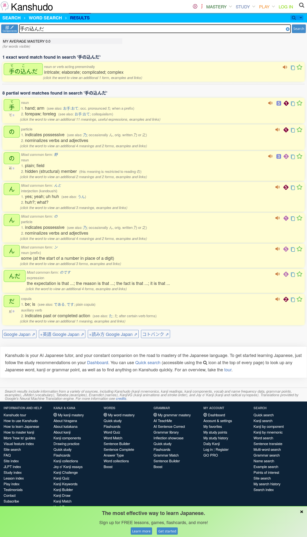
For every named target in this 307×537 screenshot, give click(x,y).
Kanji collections (65, 460)
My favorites (212, 426)
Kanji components (67, 437)
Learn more (141, 531)
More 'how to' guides (19, 437)
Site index (11, 460)
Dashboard (97, 362)
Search (298, 28)
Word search (263, 437)
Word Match (113, 437)
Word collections (116, 460)
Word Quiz (112, 432)
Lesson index (14, 477)
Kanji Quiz (61, 477)
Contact (10, 495)
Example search (266, 466)
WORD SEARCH (45, 18)
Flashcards (61, 455)
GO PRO (210, 455)
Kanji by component (269, 426)
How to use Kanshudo (21, 420)
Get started (167, 531)
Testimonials (13, 489)
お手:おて (70, 108)
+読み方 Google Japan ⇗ (113, 334)
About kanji (62, 432)
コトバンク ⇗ (155, 334)
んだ (14, 276)
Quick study (62, 449)
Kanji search (263, 420)
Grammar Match (166, 455)
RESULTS (80, 18)
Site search (12, 449)
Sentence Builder (117, 443)
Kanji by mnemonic (268, 432)
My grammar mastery (174, 414)
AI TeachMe (163, 420)
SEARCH (11, 18)
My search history (267, 483)
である (59, 304)
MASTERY (216, 6)
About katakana (65, 426)
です (70, 304)
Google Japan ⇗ (19, 334)
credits (121, 398)
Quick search (147, 362)
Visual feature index (19, 443)
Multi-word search (267, 449)
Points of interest (266, 472)
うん (81, 196)
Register (222, 449)
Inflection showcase (168, 437)
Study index (13, 472)
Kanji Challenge (65, 472)
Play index (11, 483)
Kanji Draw (62, 495)
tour (227, 369)
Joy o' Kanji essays (68, 466)
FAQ (7, 455)
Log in (208, 449)
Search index (264, 489)
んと (57, 185)
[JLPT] (201, 6)
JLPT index (12, 466)
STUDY (243, 6)
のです (65, 272)
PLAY (264, 6)
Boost (108, 466)
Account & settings (217, 420)
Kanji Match (62, 500)
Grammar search (267, 455)
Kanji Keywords (65, 483)
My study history (215, 437)
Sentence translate (268, 443)
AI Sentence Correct (169, 426)
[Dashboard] (195, 6)
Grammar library (166, 432)
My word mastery (121, 414)
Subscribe (11, 500)
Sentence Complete (119, 449)
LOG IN (286, 6)
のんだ (23, 69)
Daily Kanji (211, 443)
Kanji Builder (63, 489)
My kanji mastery (70, 414)
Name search (264, 460)
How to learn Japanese (21, 426)
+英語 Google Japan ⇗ (62, 334)
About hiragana (65, 420)
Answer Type (114, 455)
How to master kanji (19, 432)
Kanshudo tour (15, 414)
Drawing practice (66, 443)
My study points (215, 432)
